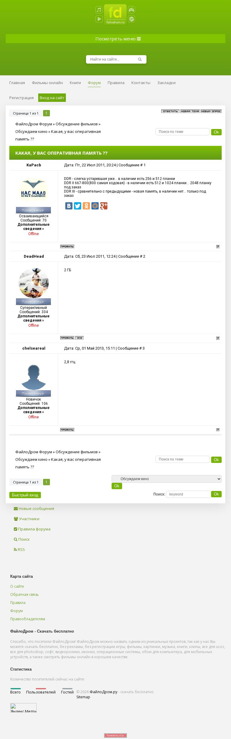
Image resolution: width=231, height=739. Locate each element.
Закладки (166, 82)
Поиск (23, 539)
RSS (21, 549)
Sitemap (83, 697)
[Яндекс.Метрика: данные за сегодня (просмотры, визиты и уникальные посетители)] (23, 707)
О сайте (17, 586)
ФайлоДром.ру (103, 691)
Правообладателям (27, 618)
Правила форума (34, 529)
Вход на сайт (52, 97)
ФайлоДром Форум (33, 124)
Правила (18, 602)
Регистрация (21, 97)
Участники (28, 518)
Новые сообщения (36, 508)
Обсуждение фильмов (77, 124)
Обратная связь (24, 594)
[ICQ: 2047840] (79, 338)
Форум (16, 610)
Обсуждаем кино (31, 131)
